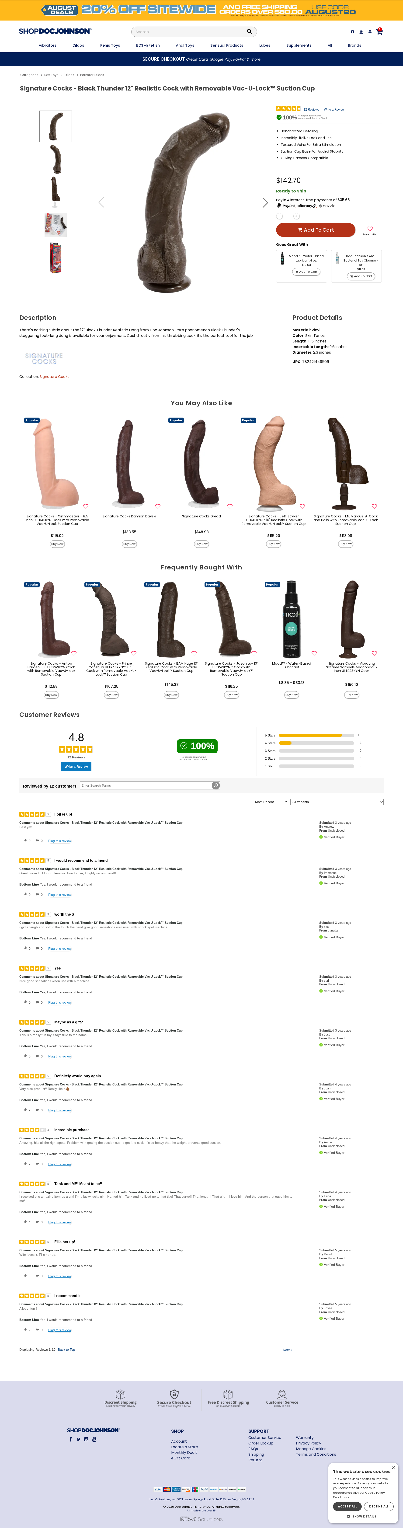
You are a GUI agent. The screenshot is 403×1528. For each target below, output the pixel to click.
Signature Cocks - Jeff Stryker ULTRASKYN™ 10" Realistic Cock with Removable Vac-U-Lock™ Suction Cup (274, 520)
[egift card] (352, 32)
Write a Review (334, 109)
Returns (255, 1460)
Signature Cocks (54, 376)
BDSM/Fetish (148, 45)
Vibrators (47, 45)
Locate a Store (184, 1447)
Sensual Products (226, 45)
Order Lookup (260, 1443)
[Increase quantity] (296, 216)
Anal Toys (185, 45)
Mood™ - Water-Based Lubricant (291, 665)
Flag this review (59, 841)
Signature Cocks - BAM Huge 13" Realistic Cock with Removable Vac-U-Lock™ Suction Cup (171, 667)
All (330, 45)
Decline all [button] (378, 1506)
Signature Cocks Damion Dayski (129, 516)
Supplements (299, 45)
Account (179, 1441)
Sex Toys (51, 75)
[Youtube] (94, 1439)
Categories (29, 75)
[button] (265, 202)
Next (287, 1350)
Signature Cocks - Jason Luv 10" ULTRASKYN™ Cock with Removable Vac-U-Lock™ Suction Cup (231, 669)
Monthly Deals (184, 1452)
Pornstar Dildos (92, 75)
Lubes (264, 45)
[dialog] (363, 1493)
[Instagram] (86, 1439)
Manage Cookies (311, 1448)
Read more (341, 1497)
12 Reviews (311, 109)
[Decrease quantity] (279, 216)
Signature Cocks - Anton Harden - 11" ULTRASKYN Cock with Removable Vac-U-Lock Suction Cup (51, 669)
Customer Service (264, 1437)
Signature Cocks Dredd (201, 516)
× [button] (393, 1468)
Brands (354, 45)
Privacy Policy (308, 1443)
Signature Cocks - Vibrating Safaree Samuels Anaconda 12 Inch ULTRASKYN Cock (351, 667)
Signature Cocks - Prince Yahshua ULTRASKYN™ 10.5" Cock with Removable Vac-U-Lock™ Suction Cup (111, 669)
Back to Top (66, 1349)
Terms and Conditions (316, 1454)
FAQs (253, 1448)
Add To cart (319, 230)
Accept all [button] (347, 1506)
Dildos (78, 45)
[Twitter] (78, 1439)
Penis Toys (110, 45)
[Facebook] (71, 1439)
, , (306, 206)
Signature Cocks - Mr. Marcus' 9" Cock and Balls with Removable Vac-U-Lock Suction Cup (345, 520)
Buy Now (57, 544)
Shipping (256, 1454)
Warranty (305, 1437)
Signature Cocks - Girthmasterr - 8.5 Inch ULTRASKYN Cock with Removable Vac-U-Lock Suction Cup (57, 520)
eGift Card (180, 1458)
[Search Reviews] (216, 785)
